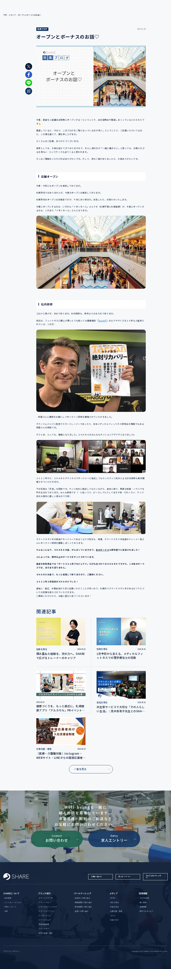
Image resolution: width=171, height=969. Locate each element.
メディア (12, 15)
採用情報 (143, 893)
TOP (5, 15)
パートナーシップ (82, 893)
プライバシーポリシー (11, 951)
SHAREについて (11, 893)
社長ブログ (42, 28)
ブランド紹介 (44, 893)
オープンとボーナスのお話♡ (29, 15)
